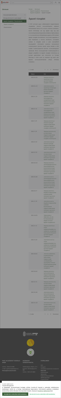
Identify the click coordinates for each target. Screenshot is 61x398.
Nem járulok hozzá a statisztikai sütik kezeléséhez (42, 394)
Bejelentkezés (55, 2)
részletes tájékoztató (44, 391)
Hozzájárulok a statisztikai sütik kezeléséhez (15, 394)
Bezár (1, 382)
